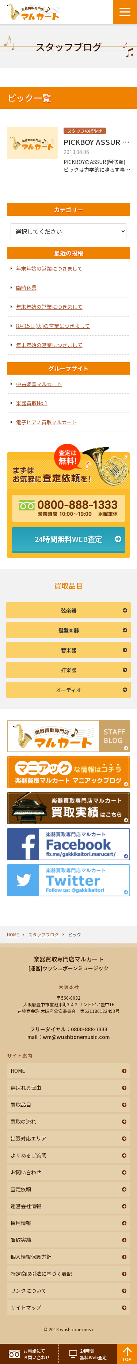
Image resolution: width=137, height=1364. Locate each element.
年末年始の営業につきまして (49, 268)
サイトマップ (26, 1307)
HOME (13, 934)
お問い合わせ (26, 1172)
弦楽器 (68, 610)
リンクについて (28, 1290)
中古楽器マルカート (39, 384)
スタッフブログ (43, 934)
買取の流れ (23, 1121)
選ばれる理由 (26, 1087)
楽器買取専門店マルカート (69, 958)
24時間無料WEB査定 (68, 538)
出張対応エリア (28, 1138)
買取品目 (21, 1104)
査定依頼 (21, 1189)
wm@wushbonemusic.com (76, 1036)
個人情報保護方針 (31, 1256)
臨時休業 (26, 287)
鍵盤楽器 (68, 630)
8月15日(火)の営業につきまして (53, 325)
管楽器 (68, 650)
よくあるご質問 (28, 1155)
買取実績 (21, 1239)
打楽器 (68, 670)
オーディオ (68, 689)
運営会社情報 (26, 1206)
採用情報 (21, 1222)
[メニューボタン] (125, 12)
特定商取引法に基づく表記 (41, 1273)
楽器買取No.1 (31, 403)
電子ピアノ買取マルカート (46, 422)
